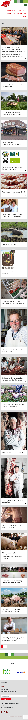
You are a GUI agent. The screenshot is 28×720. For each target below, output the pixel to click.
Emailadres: (3, 694)
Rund (24, 10)
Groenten (19, 13)
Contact (2, 686)
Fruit (25, 13)
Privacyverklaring (5, 684)
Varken (9, 13)
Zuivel (24, 16)
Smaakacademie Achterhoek (15, 716)
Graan (19, 10)
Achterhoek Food (11, 10)
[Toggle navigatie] (25, 5)
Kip (14, 13)
